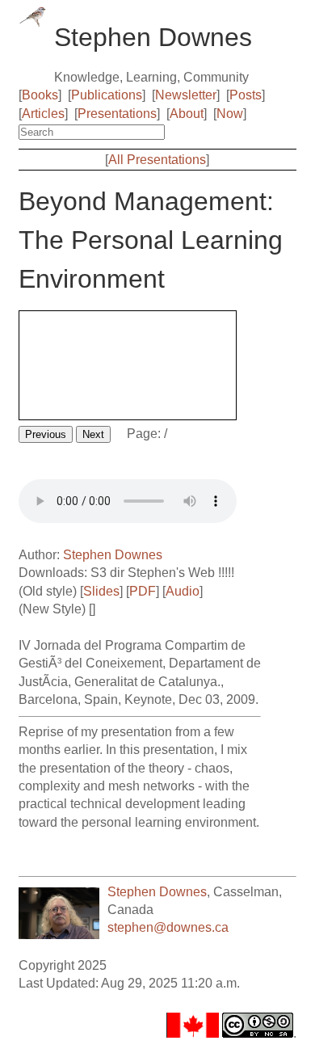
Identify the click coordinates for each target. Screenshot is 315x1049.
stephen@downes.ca (168, 927)
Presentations (117, 113)
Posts (245, 95)
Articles (43, 113)
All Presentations (157, 159)
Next (93, 434)
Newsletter (185, 95)
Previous (45, 434)
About (187, 113)
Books (40, 95)
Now (229, 113)
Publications (106, 95)
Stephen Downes (112, 555)
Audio (183, 591)
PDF (142, 591)
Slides (101, 591)
